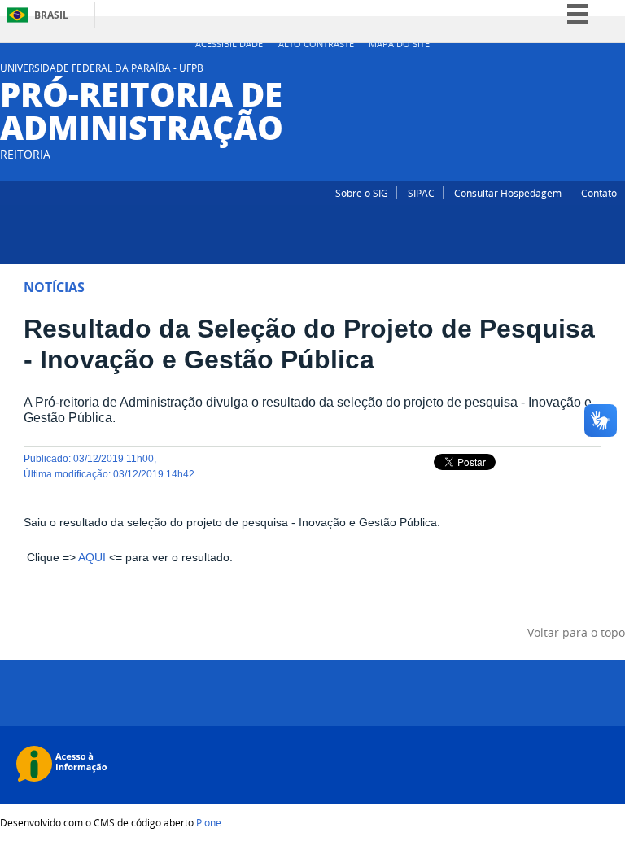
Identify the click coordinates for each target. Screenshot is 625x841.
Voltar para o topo (576, 632)
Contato (599, 192)
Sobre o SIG (361, 192)
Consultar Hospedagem (508, 192)
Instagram (596, 72)
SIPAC (421, 192)
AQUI (92, 557)
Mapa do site (399, 44)
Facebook (617, 72)
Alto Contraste (316, 44)
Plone (208, 822)
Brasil (51, 15)
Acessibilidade (229, 44)
